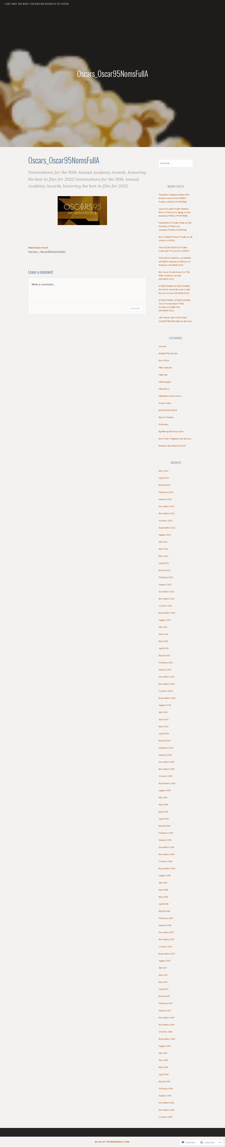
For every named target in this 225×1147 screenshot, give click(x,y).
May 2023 (163, 471)
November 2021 (166, 598)
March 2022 (164, 570)
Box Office (164, 360)
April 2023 (164, 478)
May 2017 (163, 982)
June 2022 (163, 549)
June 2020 (164, 719)
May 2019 (163, 811)
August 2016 (165, 1046)
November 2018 (166, 854)
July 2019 (163, 797)
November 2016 (167, 1024)
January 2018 (165, 925)
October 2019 (165, 776)
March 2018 (164, 911)
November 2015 (166, 1110)
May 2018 (163, 896)
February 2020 (166, 747)
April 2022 (164, 563)
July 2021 (163, 627)
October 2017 (165, 946)
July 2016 (163, 1053)
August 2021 (165, 620)
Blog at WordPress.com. (112, 1142)
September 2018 (167, 868)
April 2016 (164, 1074)
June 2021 (163, 634)
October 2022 (166, 520)
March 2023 (164, 485)
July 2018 (163, 882)
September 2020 (167, 698)
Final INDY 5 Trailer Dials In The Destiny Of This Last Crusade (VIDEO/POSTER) (175, 226)
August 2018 (165, 875)
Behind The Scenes (168, 353)
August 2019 (165, 790)
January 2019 (165, 840)
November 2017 (166, 939)
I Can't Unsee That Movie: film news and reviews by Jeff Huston (36, 3)
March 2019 (164, 826)
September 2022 (167, 527)
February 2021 (166, 662)
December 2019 (166, 762)
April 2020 (164, 733)
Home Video (165, 403)
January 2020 (165, 755)
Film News (164, 389)
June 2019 (163, 804)
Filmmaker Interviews (170, 396)
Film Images (165, 381)
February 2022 (166, 577)
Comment (135, 308)
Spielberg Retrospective (171, 431)
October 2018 (165, 861)
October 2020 (166, 691)
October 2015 (165, 1117)
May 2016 (163, 1067)
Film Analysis (165, 367)
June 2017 (163, 975)
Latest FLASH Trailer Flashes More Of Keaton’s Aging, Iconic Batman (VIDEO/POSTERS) (175, 212)
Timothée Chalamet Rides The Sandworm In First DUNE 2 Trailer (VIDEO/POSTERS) (174, 198)
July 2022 (163, 541)
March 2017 (164, 996)
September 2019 (167, 783)
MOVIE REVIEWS (168, 410)
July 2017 (163, 967)
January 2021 (165, 669)
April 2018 (164, 904)
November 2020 (167, 684)
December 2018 (166, 847)
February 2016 (166, 1088)
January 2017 (165, 1010)
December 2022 (166, 506)
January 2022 (165, 584)
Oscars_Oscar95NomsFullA (47, 250)
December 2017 (166, 932)
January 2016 (165, 1095)
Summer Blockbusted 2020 (172, 445)
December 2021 (166, 591)
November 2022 (167, 513)
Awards (162, 346)
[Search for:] (176, 163)
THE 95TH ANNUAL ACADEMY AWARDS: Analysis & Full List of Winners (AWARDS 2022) (175, 261)
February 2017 (166, 1003)
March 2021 (164, 655)
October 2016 (165, 1031)
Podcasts (163, 424)
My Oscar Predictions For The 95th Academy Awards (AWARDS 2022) (174, 275)
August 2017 (165, 960)
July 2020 (163, 712)
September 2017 (167, 953)
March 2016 (164, 1081)
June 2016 (163, 1060)
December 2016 (166, 1017)
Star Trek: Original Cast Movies (175, 438)
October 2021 (165, 605)
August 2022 (165, 534)
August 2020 (165, 705)
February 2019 (166, 833)
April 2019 (164, 818)
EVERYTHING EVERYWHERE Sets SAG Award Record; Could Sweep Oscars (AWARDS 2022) (174, 289)
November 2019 (167, 769)
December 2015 (166, 1102)
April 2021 (164, 648)
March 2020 (165, 740)
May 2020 (164, 726)
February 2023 (166, 492)
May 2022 (163, 556)
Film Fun (163, 374)
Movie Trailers (166, 417)
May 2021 (163, 641)
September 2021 (167, 612)
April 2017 (164, 989)
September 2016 (167, 1039)
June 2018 (163, 889)
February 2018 (166, 918)
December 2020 (167, 676)
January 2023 (165, 499)
